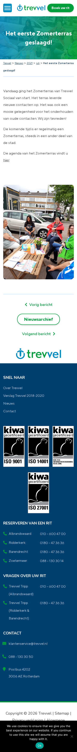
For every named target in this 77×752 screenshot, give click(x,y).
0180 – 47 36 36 (52, 543)
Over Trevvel (12, 388)
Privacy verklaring (28, 720)
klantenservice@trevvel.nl (28, 644)
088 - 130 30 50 (21, 657)
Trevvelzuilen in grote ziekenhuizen (38, 333)
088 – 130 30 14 (52, 561)
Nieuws (9, 403)
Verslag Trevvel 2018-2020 (23, 396)
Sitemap (62, 713)
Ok (39, 745)
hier (6, 160)
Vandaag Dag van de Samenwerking (38, 304)
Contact (9, 411)
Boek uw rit (61, 8)
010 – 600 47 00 (53, 534)
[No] (72, 736)
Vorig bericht (40, 304)
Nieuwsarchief (38, 319)
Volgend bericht (37, 333)
